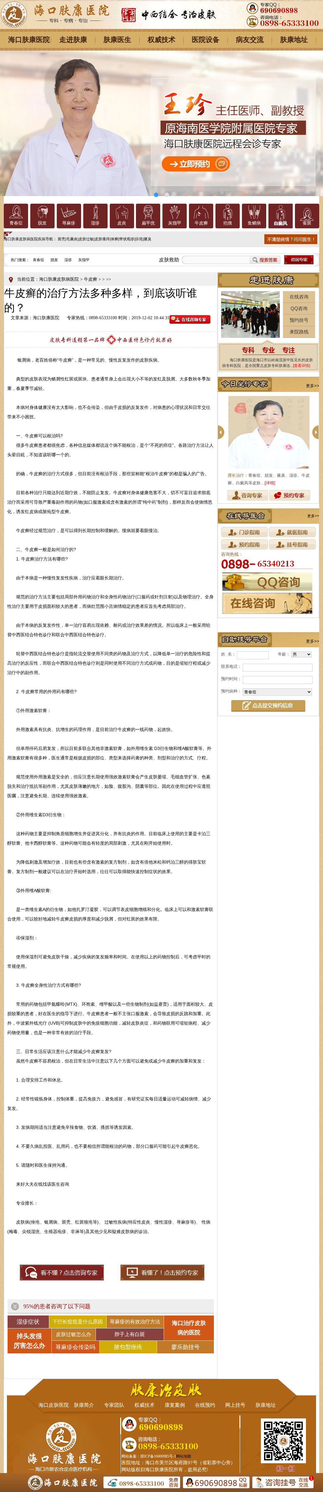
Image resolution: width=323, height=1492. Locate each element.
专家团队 (114, 1405)
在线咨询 (299, 296)
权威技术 (161, 40)
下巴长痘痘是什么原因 (77, 1321)
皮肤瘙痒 (102, 239)
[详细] (270, 483)
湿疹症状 (28, 1322)
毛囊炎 (72, 239)
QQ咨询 (299, 308)
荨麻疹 (68, 223)
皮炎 (121, 223)
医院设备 (206, 40)
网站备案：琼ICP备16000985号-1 (148, 1456)
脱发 (42, 223)
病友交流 (250, 40)
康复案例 (175, 1405)
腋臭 (147, 239)
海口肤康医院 (29, 40)
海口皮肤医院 (53, 1405)
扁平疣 (148, 223)
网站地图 (183, 1456)
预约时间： (231, 678)
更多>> (312, 385)
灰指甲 (174, 223)
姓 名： (228, 654)
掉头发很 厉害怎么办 (29, 1341)
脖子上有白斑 (130, 1334)
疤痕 (227, 223)
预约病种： (231, 691)
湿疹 (95, 223)
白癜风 (280, 223)
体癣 (114, 239)
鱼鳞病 (254, 223)
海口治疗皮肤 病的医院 (189, 1328)
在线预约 (205, 1405)
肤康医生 (117, 40)
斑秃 (61, 239)
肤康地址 (294, 40)
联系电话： (231, 666)
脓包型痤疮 (128, 1347)
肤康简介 (84, 1405)
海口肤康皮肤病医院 (59, 279)
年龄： (284, 654)
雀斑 (306, 223)
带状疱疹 (126, 239)
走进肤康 (73, 40)
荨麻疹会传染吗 (75, 1347)
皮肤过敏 (86, 239)
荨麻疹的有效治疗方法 (135, 1321)
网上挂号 (235, 1405)
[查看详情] (301, 365)
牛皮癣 (201, 223)
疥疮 (139, 239)
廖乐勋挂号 (185, 1347)
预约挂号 (299, 320)
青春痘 (16, 223)
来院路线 (299, 331)
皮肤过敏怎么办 (73, 1334)
